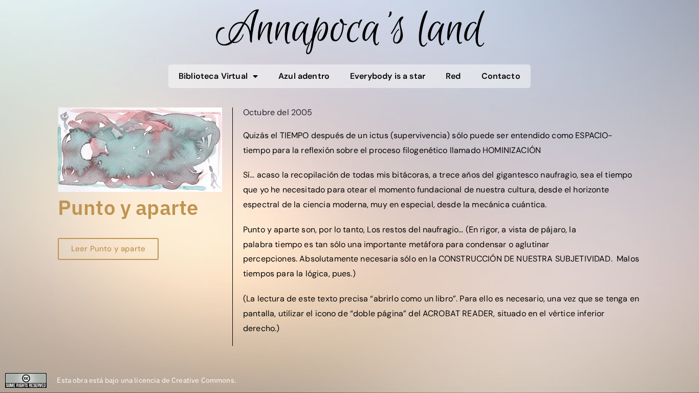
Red (453, 76)
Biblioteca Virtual (213, 76)
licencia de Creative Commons (184, 380)
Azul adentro (304, 76)
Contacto (501, 76)
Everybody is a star (387, 76)
